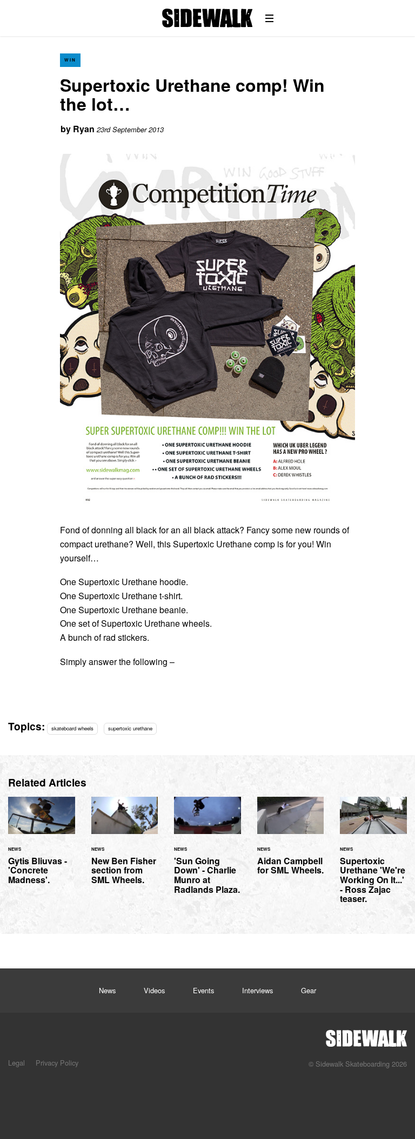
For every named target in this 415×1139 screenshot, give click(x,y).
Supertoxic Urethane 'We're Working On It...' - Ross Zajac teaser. (373, 856)
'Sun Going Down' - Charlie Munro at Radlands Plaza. (207, 852)
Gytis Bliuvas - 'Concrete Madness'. (41, 847)
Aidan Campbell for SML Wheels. (290, 842)
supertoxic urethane (130, 728)
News (107, 990)
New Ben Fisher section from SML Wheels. (124, 847)
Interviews (257, 990)
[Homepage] (366, 1035)
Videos (154, 990)
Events (203, 990)
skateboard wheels (72, 728)
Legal (16, 1062)
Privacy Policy (57, 1062)
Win (70, 60)
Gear (308, 990)
